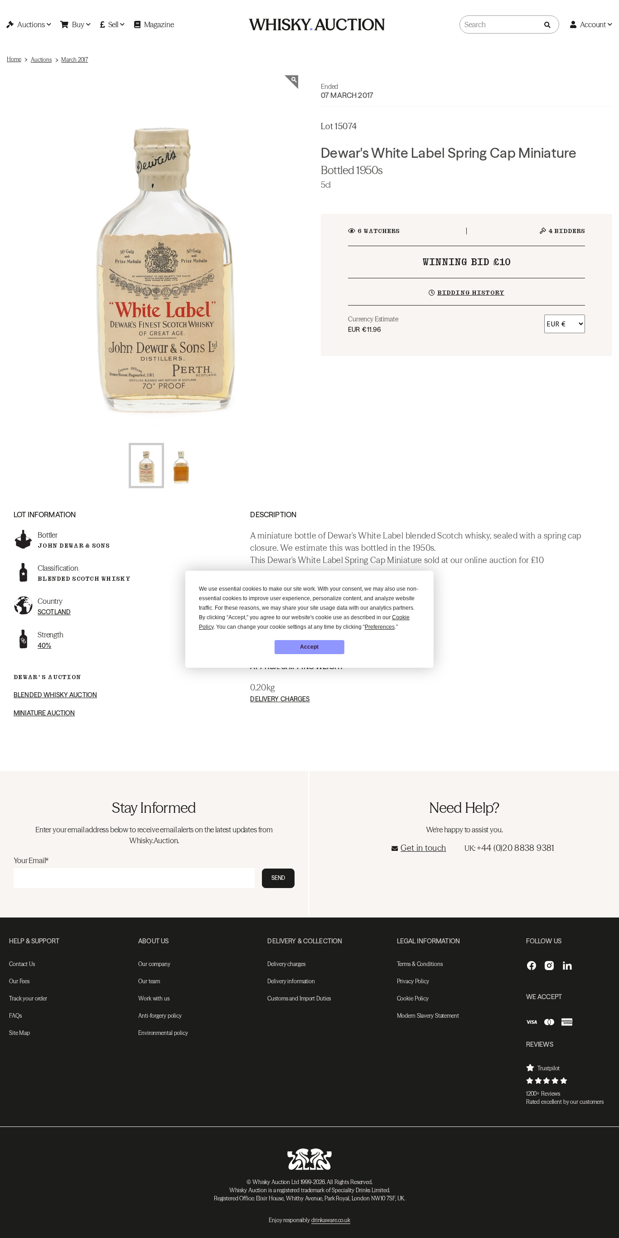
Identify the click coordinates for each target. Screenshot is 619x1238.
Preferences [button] (380, 627)
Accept (309, 647)
